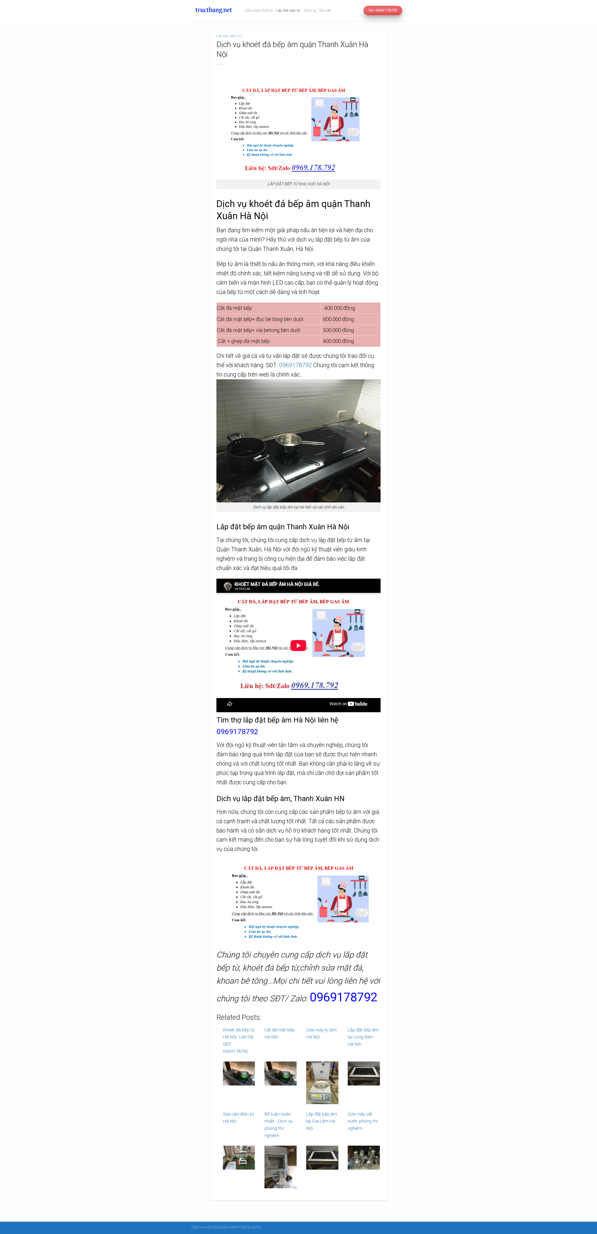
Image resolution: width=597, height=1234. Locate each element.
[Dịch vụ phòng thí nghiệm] (214, 10)
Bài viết (325, 10)
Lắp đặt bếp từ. (288, 10)
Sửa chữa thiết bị (259, 10)
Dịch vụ (310, 10)
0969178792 (295, 365)
